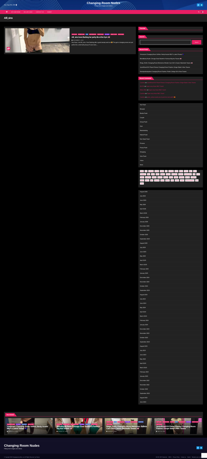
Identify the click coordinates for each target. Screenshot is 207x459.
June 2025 (143, 251)
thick (172, 180)
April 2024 (143, 312)
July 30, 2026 (161, 431)
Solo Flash (121, 34)
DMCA (170, 457)
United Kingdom (190, 180)
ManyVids (174, 174)
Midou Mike (143, 90)
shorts (142, 180)
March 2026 (143, 213)
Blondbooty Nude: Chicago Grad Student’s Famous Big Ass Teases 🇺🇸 (161, 58)
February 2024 (144, 320)
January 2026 (144, 221)
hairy (195, 171)
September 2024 (145, 290)
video (142, 183)
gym (191, 171)
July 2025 (143, 247)
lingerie (162, 174)
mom (198, 174)
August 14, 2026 (13, 431)
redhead (182, 177)
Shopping (143, 152)
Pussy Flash (114, 34)
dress (181, 171)
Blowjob (142, 109)
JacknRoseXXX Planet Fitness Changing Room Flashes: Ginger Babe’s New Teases (165, 67)
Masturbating (93, 34)
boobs (161, 171)
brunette (171, 171)
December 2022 (144, 380)
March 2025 (143, 264)
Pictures (107, 34)
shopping (193, 177)
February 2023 (144, 372)
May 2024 (143, 307)
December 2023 (144, 329)
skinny (147, 180)
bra (166, 171)
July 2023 (143, 350)
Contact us (40, 12)
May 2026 (143, 204)
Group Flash (143, 122)
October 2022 (144, 389)
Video (141, 160)
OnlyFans (148, 177)
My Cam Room (15, 12)
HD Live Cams (28, 12)
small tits (157, 180)
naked (142, 177)
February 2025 (144, 269)
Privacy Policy (176, 457)
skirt (152, 180)
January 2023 (144, 376)
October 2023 (144, 337)
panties (154, 177)
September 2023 (145, 342)
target (162, 180)
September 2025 (145, 239)
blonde (156, 171)
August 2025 (143, 243)
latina (157, 174)
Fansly (186, 171)
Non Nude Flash (145, 139)
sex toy (187, 177)
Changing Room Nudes (103, 3)
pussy (170, 177)
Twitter (182, 180)
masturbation (188, 174)
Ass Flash (74, 34)
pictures (160, 177)
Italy (149, 174)
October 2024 (144, 286)
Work (141, 164)
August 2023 (143, 346)
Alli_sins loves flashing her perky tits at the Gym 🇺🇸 (91, 37)
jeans (153, 174)
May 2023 (143, 359)
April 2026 (143, 209)
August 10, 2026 (63, 431)
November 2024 (144, 281)
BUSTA (142, 86)
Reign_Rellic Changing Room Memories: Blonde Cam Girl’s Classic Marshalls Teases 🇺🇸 (166, 63)
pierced (166, 177)
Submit (49, 12)
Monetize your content (197, 457)
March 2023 (143, 367)
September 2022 (145, 393)
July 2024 (143, 299)
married (181, 174)
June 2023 (143, 354)
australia (151, 171)
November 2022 (144, 384)
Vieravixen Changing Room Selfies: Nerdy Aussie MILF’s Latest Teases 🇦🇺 (162, 54)
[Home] (7, 12)
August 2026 (143, 191)
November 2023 (144, 333)
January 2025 (144, 273)
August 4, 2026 (112, 431)
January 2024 (144, 324)
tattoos (167, 180)
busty (176, 171)
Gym (87, 34)
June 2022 (143, 402)
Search (142, 37)
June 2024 (143, 303)
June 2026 (143, 200)
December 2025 (144, 226)
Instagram (143, 174)
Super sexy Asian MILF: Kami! (155, 86)
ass (146, 171)
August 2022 (143, 397)
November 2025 (144, 230)
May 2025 (143, 256)
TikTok (177, 180)
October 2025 (144, 234)
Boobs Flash (81, 34)
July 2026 (143, 196)
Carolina (142, 82)
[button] (198, 12)
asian (142, 171)
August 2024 (143, 294)
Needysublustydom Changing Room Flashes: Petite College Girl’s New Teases (163, 71)
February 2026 (144, 217)
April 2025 (143, 260)
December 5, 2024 (78, 40)
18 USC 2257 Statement (161, 457)
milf (194, 174)
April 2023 (143, 363)
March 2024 (143, 316)
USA (197, 180)
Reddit (176, 177)
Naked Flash (100, 34)
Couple (142, 117)
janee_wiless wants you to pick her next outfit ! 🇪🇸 (161, 97)
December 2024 (144, 277)
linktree (168, 174)
